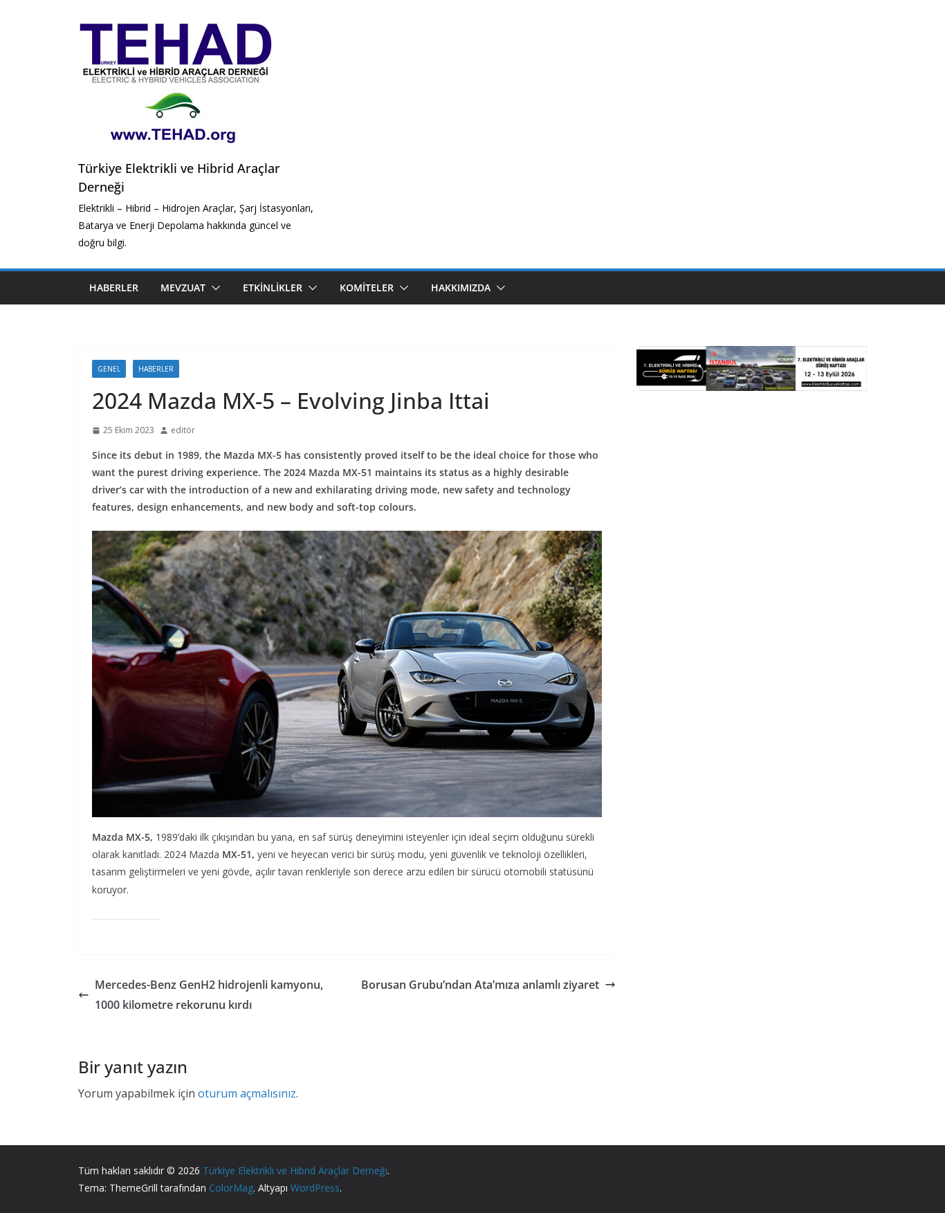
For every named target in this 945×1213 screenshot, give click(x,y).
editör (183, 430)
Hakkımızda (460, 287)
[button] (213, 288)
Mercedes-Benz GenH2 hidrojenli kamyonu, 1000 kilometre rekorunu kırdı (209, 994)
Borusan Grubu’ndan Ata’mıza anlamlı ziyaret (480, 984)
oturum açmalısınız (247, 1093)
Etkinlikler (272, 287)
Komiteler (367, 287)
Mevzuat (182, 287)
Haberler (113, 287)
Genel (109, 369)
